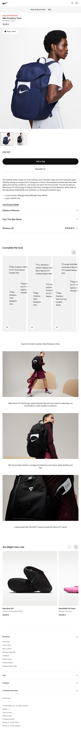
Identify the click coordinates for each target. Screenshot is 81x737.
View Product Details (11, 204)
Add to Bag (40, 161)
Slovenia (8, 698)
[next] (73, 252)
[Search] (72, 3)
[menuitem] (6, 709)
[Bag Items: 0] (76, 3)
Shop (49, 9)
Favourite (39, 169)
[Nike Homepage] (6, 3)
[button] (6, 328)
